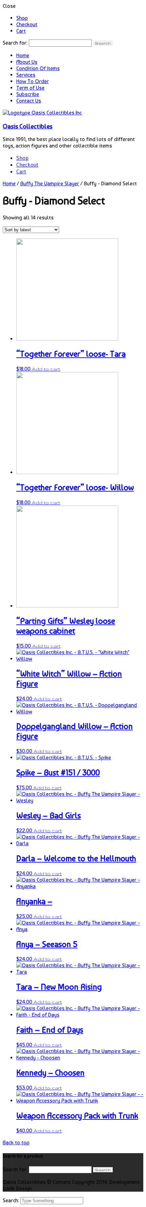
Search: (11, 1200)
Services (25, 75)
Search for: (15, 43)
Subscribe (27, 94)
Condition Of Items (38, 68)
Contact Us (28, 100)
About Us (26, 62)
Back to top (16, 1142)
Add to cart (46, 369)
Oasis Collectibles (27, 126)
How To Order (32, 81)
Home (22, 55)
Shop (22, 18)
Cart (21, 31)
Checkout (26, 24)
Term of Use (30, 87)
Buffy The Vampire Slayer (49, 183)
